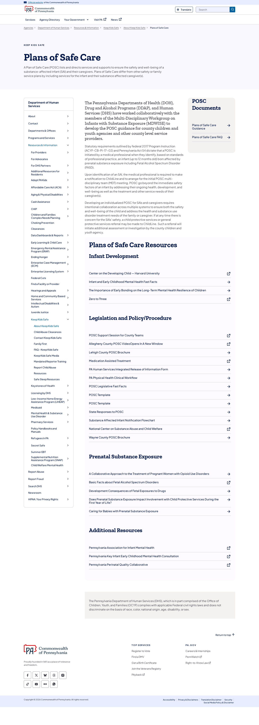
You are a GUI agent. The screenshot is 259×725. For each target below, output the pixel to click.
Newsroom (34, 492)
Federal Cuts (38, 277)
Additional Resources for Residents (45, 173)
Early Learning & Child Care (46, 242)
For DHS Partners (41, 165)
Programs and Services (41, 137)
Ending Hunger (39, 256)
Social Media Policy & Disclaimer (219, 702)
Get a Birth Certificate (144, 662)
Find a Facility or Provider (45, 283)
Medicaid (36, 407)
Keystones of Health (43, 385)
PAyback (137, 674)
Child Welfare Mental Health (47, 465)
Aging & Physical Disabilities (47, 194)
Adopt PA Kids (39, 180)
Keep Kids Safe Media (46, 355)
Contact (33, 123)
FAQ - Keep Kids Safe (46, 349)
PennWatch (192, 656)
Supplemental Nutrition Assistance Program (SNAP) (47, 459)
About (31, 116)
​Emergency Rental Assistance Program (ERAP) (48, 250)
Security (228, 700)
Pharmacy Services (42, 421)
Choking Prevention (42, 222)
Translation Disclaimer (211, 700)
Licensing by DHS (41, 393)
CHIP (34, 208)
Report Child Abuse (45, 367)
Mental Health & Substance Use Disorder (47, 415)
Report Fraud (36, 478)
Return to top (223, 634)
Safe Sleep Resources (47, 379)
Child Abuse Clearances (47, 331)
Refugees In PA (39, 438)
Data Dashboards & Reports (47, 235)
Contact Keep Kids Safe (48, 337)
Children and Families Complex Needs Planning (45, 216)
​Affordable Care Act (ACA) (46, 187)
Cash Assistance (40, 201)
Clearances (37, 228)
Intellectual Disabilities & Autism (45, 305)
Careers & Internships (198, 650)
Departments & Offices (42, 130)
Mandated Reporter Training (50, 361)
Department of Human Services (43, 104)
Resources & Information (42, 145)
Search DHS (35, 486)
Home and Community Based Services (48, 298)
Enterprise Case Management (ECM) (48, 264)
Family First (40, 343)
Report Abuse (36, 471)
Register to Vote (141, 650)
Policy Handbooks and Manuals (44, 430)
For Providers (38, 152)
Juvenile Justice (40, 312)
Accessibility (169, 700)
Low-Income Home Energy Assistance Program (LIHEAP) (48, 400)
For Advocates (39, 159)
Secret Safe (38, 445)
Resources (40, 373)
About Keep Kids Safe (46, 325)
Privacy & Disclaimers (188, 700)
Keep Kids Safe (40, 319)
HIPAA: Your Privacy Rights (43, 499)
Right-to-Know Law (197, 662)
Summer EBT (38, 451)
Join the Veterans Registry (146, 668)
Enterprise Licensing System (47, 271)
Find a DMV (138, 656)
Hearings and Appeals (43, 290)
